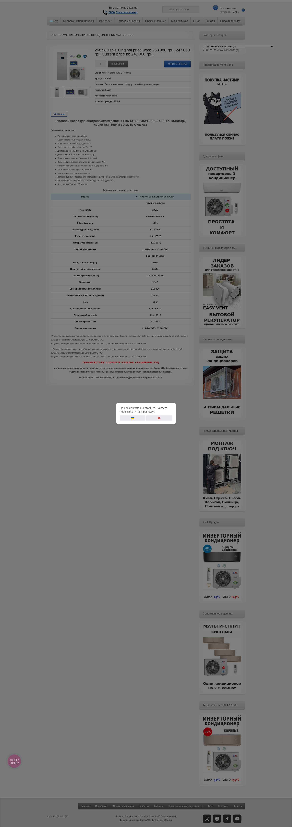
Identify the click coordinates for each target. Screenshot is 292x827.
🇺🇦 (132, 418)
